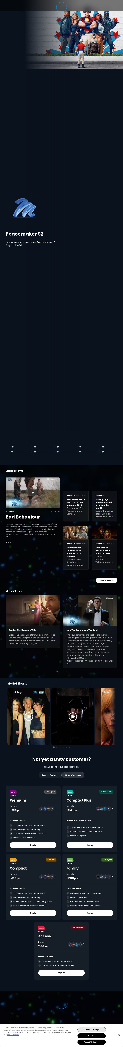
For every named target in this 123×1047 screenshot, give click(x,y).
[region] (61, 1035)
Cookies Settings (91, 1029)
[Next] (113, 716)
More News (106, 580)
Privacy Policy (13, 1035)
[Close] (119, 1035)
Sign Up (33, 845)
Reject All (91, 1036)
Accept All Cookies (91, 1042)
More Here (60, 239)
